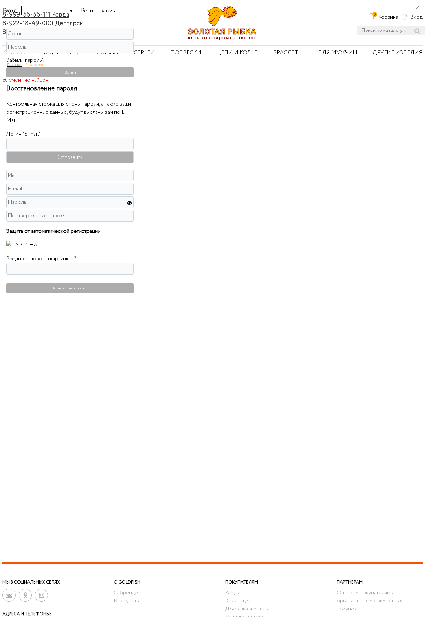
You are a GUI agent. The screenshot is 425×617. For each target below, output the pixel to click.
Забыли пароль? (25, 60)
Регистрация (98, 10)
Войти (70, 72)
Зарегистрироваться (70, 288)
